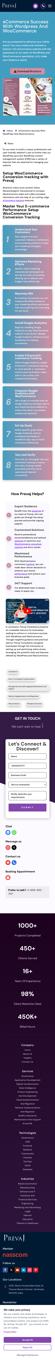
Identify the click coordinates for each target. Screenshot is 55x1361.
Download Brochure (28, 71)
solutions (19, 540)
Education (27, 1219)
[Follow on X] (11, 1270)
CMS (27, 1141)
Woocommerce (14, 704)
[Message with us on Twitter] (14, 847)
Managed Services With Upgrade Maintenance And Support (27, 688)
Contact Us (27, 1061)
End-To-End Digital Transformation (22, 679)
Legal (27, 1211)
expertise (36, 511)
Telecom (27, 1215)
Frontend (27, 1145)
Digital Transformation (27, 1084)
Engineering (27, 1203)
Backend (27, 1149)
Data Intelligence (27, 1088)
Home (10, 130)
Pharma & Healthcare (27, 1223)
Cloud (27, 1165)
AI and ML (28, 1123)
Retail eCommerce (27, 1183)
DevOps (28, 1161)
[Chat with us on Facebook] (8, 832)
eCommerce (13, 672)
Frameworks (27, 1153)
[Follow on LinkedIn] (23, 1270)
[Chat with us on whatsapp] (14, 832)
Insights (27, 1057)
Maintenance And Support (27, 1119)
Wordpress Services (34, 704)
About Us (27, 1054)
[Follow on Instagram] (29, 1270)
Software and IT (27, 1191)
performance (21, 573)
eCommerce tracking (13, 200)
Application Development (27, 1080)
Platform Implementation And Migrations (23, 696)
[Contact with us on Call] (14, 862)
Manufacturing (27, 1187)
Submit (27, 807)
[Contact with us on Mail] (8, 862)
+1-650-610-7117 (25, 892)
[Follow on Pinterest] (35, 1270)
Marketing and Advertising (27, 1207)
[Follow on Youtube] (17, 1270)
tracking (30, 564)
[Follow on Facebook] (5, 1270)
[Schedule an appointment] (8, 878)
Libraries (27, 1157)
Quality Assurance (27, 1115)
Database (27, 1169)
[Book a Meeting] (35, 6)
